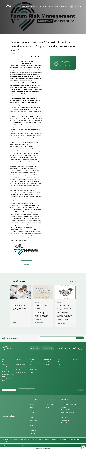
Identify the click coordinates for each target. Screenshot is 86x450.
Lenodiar (32, 412)
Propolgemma (33, 433)
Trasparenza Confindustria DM (74, 439)
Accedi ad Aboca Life (9, 390)
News (23, 6)
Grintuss (32, 409)
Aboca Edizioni (49, 407)
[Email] (65, 64)
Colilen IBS (32, 402)
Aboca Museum (49, 404)
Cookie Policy (4, 439)
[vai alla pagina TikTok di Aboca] (82, 348)
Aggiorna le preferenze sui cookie (15, 439)
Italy (80, 390)
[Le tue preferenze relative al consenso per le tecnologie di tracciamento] (83, 447)
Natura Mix (32, 428)
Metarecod (32, 425)
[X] (60, 64)
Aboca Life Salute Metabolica (67, 412)
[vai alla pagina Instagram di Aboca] (61, 348)
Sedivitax (32, 417)
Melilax (31, 422)
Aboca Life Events (65, 422)
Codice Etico (46, 439)
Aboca (47, 402)
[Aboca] (9, 6)
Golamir (32, 407)
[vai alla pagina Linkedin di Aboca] (78, 348)
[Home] (6, 350)
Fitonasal (32, 404)
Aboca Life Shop (64, 417)
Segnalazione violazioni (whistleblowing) (58, 439)
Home (19, 6)
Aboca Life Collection (65, 402)
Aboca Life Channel (65, 415)
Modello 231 (40, 439)
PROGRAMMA (26, 265)
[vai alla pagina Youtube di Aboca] (74, 348)
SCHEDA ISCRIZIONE (26, 260)
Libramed (32, 415)
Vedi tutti (71, 281)
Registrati (79, 338)
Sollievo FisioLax (33, 420)
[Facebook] (56, 64)
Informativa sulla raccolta (43, 448)
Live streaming (16, 105)
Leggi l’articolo (17, 322)
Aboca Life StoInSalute (66, 409)
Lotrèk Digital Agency (79, 445)
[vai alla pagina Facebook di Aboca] (65, 348)
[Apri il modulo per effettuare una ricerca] (71, 6)
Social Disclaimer (5, 441)
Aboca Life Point (64, 407)
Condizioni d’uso (27, 439)
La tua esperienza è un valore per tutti (69, 404)
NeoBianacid (33, 430)
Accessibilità (12, 441)
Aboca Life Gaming (65, 420)
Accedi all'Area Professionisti (27, 390)
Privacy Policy (34, 439)
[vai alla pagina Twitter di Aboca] (69, 348)
